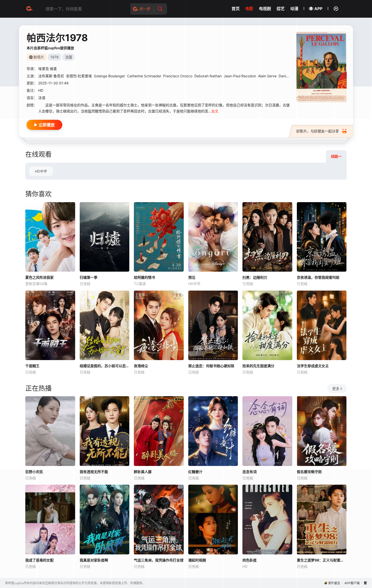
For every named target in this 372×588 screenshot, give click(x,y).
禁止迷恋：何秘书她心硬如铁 (211, 366)
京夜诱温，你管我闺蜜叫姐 (318, 277)
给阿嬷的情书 (144, 277)
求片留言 (334, 583)
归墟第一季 (88, 277)
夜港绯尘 (141, 366)
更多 (335, 388)
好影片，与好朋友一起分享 (317, 131)
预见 (191, 277)
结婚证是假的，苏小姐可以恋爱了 (105, 366)
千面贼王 (32, 366)
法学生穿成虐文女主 (313, 366)
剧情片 (38, 57)
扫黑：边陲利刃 (254, 277)
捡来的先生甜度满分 (258, 366)
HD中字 (41, 171)
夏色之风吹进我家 (39, 277)
